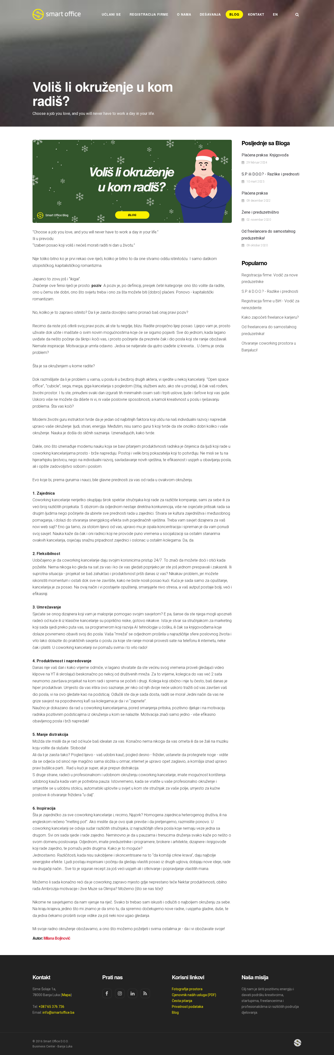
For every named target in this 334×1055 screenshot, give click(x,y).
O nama (184, 14)
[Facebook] (107, 993)
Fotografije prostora (187, 989)
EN (275, 14)
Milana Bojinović (57, 938)
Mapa (66, 995)
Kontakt (256, 14)
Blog (234, 14)
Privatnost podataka (187, 1007)
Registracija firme (149, 14)
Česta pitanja (182, 1001)
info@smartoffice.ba (58, 1012)
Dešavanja (210, 14)
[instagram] (120, 993)
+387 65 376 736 (51, 1007)
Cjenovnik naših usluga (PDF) (194, 995)
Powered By (297, 1043)
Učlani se (111, 14)
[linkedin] (132, 993)
